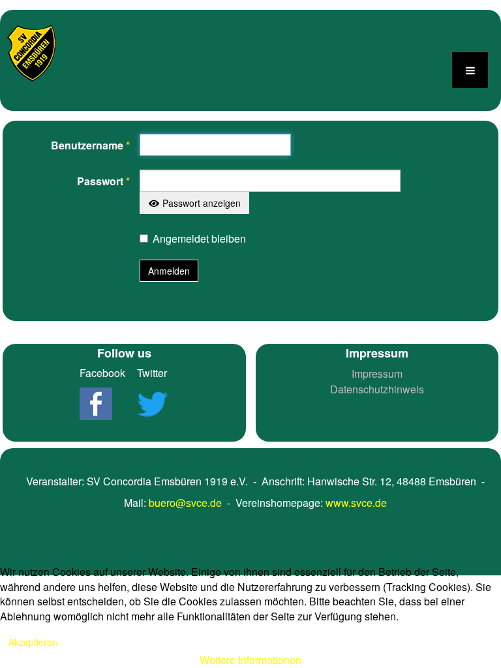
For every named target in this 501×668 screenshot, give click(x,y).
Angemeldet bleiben (199, 238)
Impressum (377, 373)
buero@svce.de (185, 502)
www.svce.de (356, 502)
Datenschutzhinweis (377, 389)
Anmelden (169, 270)
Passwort (103, 181)
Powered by (71, 533)
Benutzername (90, 145)
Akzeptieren (32, 641)
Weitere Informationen (250, 659)
